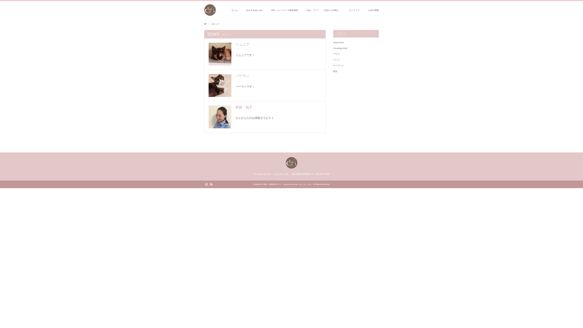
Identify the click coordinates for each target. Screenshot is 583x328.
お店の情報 (373, 10)
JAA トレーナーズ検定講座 (284, 10)
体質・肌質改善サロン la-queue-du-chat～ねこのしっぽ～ (287, 184)
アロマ (336, 54)
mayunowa (338, 42)
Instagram (206, 184)
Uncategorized (340, 48)
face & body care (254, 10)
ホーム (234, 10)
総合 (335, 71)
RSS (211, 184)
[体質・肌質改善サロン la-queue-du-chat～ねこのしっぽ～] (215, 10)
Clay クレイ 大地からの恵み (322, 10)
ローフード (355, 10)
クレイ (336, 59)
